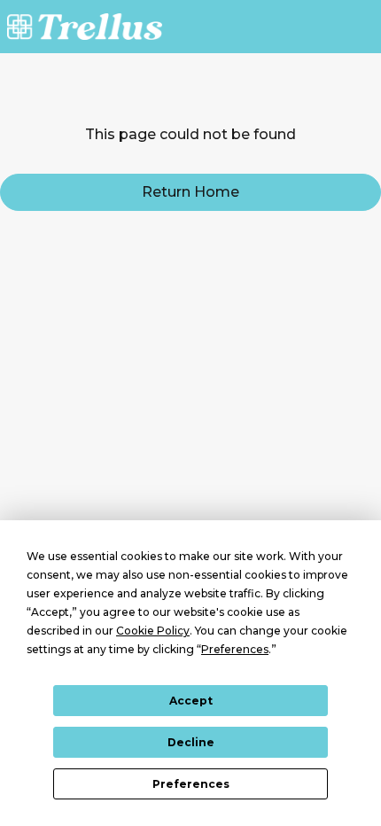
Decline (190, 742)
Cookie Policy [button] (153, 630)
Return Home (190, 191)
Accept (191, 700)
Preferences (190, 784)
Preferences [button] (234, 649)
